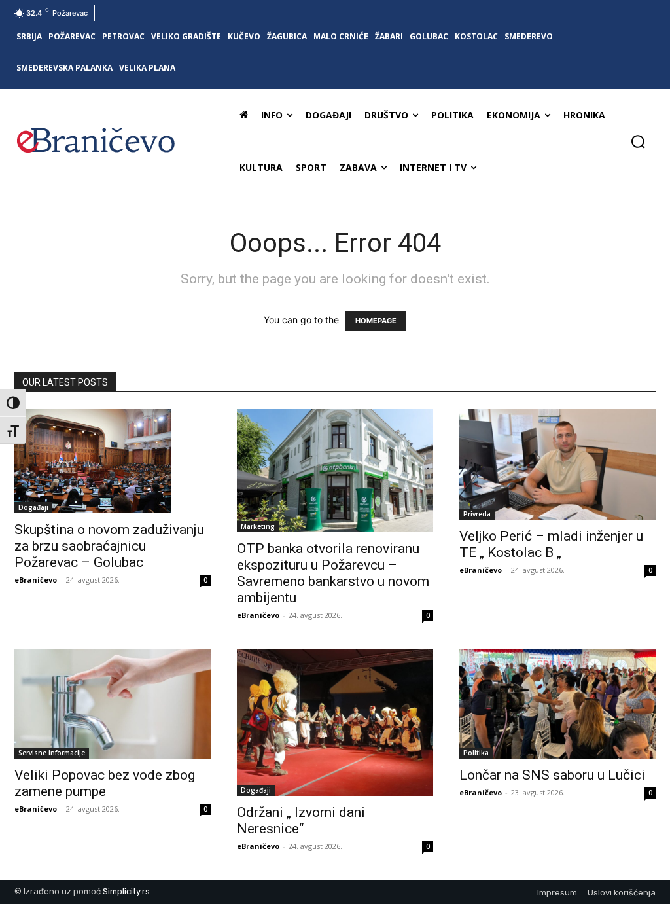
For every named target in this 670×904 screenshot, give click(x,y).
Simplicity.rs (126, 891)
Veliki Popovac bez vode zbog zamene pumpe (104, 783)
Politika (476, 752)
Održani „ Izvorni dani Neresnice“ (301, 821)
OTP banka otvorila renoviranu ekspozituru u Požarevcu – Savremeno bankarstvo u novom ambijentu (333, 573)
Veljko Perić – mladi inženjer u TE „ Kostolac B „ (551, 544)
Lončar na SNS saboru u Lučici (552, 775)
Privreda (477, 513)
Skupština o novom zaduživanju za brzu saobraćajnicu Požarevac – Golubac (109, 546)
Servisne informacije (51, 752)
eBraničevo (35, 580)
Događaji (33, 507)
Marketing (258, 526)
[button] (638, 141)
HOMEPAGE (376, 320)
